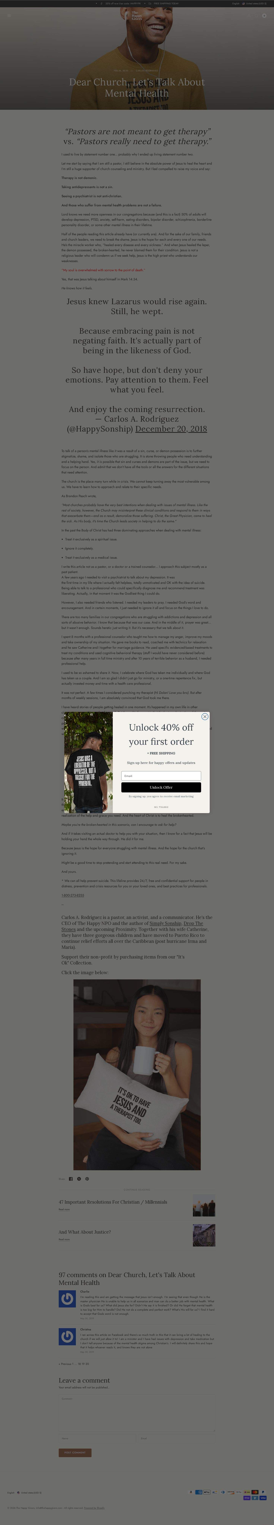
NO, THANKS (161, 807)
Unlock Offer (161, 787)
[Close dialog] (205, 716)
